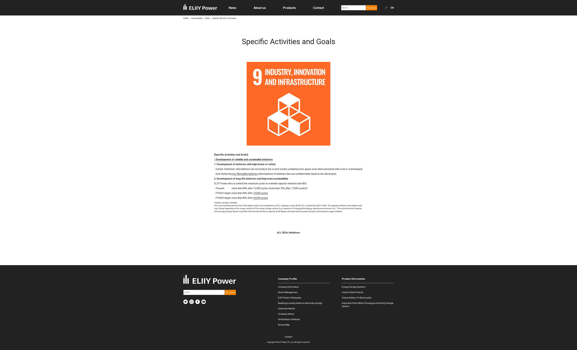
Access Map (284, 325)
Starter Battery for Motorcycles (356, 298)
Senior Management (288, 292)
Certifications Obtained (289, 319)
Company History (286, 314)
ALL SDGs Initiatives (288, 232)
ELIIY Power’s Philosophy (289, 298)
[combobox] (353, 7)
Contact (288, 337)
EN (392, 7)
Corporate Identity (286, 308)
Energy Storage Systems (353, 287)
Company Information (288, 287)
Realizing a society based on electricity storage (300, 303)
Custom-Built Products (352, 292)
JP (386, 7)
